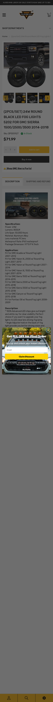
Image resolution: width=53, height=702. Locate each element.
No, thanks (26, 369)
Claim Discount (26, 356)
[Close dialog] (48, 330)
